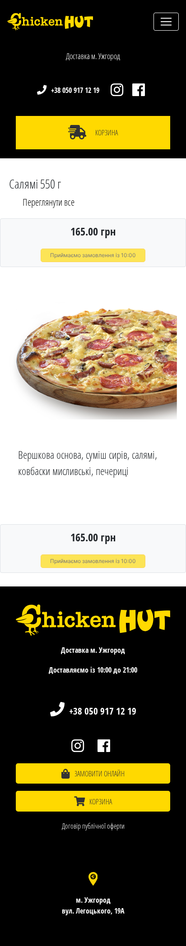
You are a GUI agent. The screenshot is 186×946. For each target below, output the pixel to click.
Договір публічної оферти (93, 826)
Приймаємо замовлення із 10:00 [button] (93, 255)
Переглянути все (48, 202)
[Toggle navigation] (166, 22)
